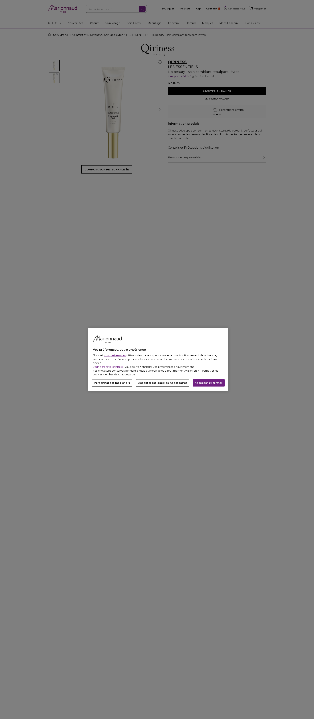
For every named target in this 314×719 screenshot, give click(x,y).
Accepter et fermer (209, 383)
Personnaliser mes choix (112, 383)
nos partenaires (115, 355)
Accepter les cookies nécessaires (162, 383)
